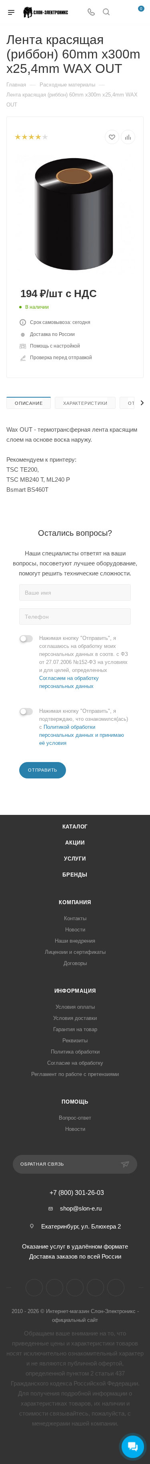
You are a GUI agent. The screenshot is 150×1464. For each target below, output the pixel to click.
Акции (75, 843)
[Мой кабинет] (121, 12)
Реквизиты (75, 1041)
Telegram (54, 1287)
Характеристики (85, 403)
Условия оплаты (75, 1007)
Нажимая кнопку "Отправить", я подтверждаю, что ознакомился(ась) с (83, 727)
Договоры (75, 963)
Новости (75, 930)
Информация (75, 991)
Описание (28, 403)
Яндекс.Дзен (95, 1287)
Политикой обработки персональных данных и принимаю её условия (81, 735)
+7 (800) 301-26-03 (77, 1193)
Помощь (75, 1102)
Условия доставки (75, 1018)
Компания (75, 902)
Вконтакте (34, 1287)
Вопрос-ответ (75, 1118)
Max (115, 1287)
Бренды (75, 875)
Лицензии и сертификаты (75, 952)
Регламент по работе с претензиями (75, 1074)
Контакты (75, 918)
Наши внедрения (75, 941)
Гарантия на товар (75, 1029)
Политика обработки (75, 1052)
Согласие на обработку (75, 1063)
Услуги (75, 859)
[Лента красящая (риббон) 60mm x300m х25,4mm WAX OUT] (75, 214)
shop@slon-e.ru (81, 1208)
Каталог (75, 827)
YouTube (75, 1287)
